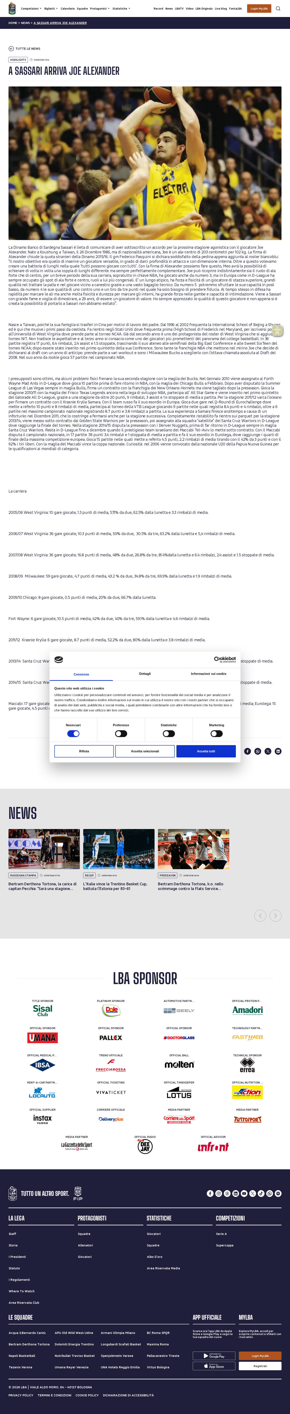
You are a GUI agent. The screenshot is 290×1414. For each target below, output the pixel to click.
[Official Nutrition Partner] (247, 1092)
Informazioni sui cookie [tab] (208, 673)
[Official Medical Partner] (42, 1065)
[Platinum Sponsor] (111, 1010)
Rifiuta (84, 751)
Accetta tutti (206, 751)
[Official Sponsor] (42, 1037)
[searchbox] (145, 5)
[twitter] (268, 751)
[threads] (227, 1193)
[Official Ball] (179, 1065)
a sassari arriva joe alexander (60, 23)
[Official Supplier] (42, 1119)
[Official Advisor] (213, 1146)
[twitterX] (252, 1193)
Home (12, 23)
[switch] (121, 733)
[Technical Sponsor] (247, 1065)
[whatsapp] (257, 751)
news (25, 23)
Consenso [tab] (81, 674)
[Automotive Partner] (179, 1010)
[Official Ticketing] (111, 1092)
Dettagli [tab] (145, 673)
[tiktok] (261, 1193)
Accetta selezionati (145, 751)
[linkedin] (278, 751)
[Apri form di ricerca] (278, 8)
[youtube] (244, 1193)
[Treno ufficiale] (111, 1065)
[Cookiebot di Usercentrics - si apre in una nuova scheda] (217, 660)
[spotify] (278, 1193)
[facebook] (247, 751)
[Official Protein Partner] (247, 1010)
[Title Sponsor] (42, 1010)
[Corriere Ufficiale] (111, 1119)
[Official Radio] (145, 1146)
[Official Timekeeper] (179, 1092)
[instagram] (218, 1193)
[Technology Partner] (247, 1037)
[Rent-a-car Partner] (42, 1092)
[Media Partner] (179, 1119)
